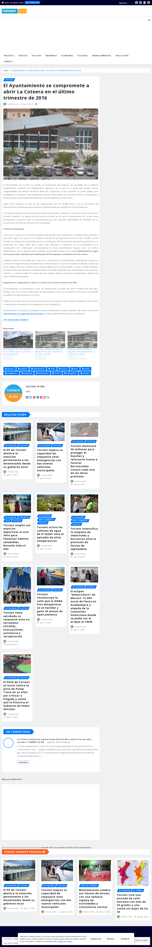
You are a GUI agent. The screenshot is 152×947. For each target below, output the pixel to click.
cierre (53, 369)
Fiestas (23, 56)
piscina (86, 369)
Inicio (6, 70)
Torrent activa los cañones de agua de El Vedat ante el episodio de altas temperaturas (50, 533)
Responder (23, 762)
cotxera (64, 369)
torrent (57, 373)
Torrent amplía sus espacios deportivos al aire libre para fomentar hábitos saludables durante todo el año (17, 537)
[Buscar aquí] (149, 20)
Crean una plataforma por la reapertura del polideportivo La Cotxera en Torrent (81, 351)
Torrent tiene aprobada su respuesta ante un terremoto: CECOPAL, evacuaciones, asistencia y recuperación (16, 624)
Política (9, 56)
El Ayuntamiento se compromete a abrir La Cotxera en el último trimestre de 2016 (46, 70)
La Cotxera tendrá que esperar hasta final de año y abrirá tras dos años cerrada (49, 351)
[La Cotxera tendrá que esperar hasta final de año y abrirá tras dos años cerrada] (50, 339)
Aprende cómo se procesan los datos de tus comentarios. (66, 847)
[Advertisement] (71, 35)
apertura (10, 369)
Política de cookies (64, 941)
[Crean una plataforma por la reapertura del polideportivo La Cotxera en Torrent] (82, 339)
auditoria (23, 369)
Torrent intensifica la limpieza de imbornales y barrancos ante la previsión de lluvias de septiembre (84, 539)
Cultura (82, 56)
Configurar (125, 939)
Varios (8, 62)
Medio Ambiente (101, 56)
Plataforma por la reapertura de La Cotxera (23, 313)
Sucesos (36, 56)
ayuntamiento (38, 369)
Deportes (51, 56)
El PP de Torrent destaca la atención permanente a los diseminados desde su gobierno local (17, 458)
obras (76, 369)
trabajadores (71, 373)
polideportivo (12, 373)
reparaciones (43, 373)
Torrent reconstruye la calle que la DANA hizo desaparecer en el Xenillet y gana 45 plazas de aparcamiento (50, 604)
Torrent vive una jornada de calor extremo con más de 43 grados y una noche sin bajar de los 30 (132, 903)
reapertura (28, 373)
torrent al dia (13, 104)
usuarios (86, 373)
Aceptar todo (96, 939)
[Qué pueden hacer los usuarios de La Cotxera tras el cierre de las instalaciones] (18, 339)
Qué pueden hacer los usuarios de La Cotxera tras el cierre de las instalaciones (17, 351)
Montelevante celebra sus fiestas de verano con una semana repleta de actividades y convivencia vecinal (95, 898)
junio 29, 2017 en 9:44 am (58, 742)
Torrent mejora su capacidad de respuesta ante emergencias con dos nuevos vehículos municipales (50, 460)
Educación (122, 56)
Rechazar (110, 939)
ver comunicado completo (16, 319)
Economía (67, 56)
